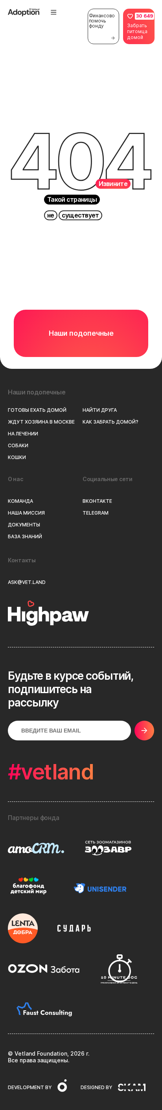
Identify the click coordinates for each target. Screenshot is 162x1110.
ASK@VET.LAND (27, 582)
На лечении (23, 434)
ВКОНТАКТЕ (97, 501)
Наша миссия (26, 513)
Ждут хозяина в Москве (41, 422)
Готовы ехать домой (37, 410)
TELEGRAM (96, 513)
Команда (20, 501)
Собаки (18, 445)
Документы (24, 525)
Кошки (17, 457)
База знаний (25, 536)
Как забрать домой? (110, 422)
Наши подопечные (81, 333)
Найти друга (100, 410)
